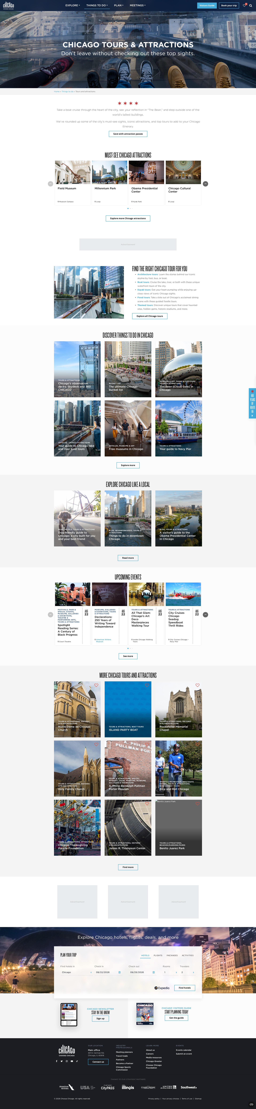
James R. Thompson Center (127, 848)
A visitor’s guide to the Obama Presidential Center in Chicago (178, 536)
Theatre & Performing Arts (67, 619)
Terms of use (187, 1099)
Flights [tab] (158, 955)
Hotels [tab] (145, 955)
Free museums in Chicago (126, 449)
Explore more (128, 465)
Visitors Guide (207, 5)
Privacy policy (153, 1099)
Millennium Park (105, 188)
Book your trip (229, 5)
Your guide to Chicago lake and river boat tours (76, 447)
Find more (128, 867)
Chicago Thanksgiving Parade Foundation (73, 846)
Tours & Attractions (68, 622)
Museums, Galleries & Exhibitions (68, 615)
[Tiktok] (77, 1061)
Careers (149, 1054)
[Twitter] (62, 1061)
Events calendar (183, 1050)
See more (128, 656)
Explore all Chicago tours (150, 316)
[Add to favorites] (96, 685)
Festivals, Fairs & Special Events (67, 611)
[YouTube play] (72, 1061)
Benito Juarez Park (172, 848)
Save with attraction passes (128, 133)
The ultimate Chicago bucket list (123, 388)
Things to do (67, 91)
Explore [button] (71, 5)
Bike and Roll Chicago (174, 789)
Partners (120, 1059)
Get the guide (176, 1017)
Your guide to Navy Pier (175, 449)
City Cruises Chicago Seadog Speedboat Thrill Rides (176, 619)
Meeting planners (124, 1052)
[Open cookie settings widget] (251, 1104)
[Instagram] (67, 1061)
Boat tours (143, 282)
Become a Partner (124, 1063)
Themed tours (145, 305)
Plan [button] (117, 5)
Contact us (98, 1061)
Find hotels (185, 987)
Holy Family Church (71, 789)
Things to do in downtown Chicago (126, 537)
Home (56, 91)
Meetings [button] (137, 5)
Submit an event (184, 1054)
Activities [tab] (187, 955)
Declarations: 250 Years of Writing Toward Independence (105, 621)
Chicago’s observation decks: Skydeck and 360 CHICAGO (74, 386)
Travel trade (122, 1056)
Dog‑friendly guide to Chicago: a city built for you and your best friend (76, 536)
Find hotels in (67, 966)
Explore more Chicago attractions (128, 218)
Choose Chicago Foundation (154, 1066)
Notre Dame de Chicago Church (74, 728)
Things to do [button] (96, 5)
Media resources (154, 1057)
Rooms (166, 966)
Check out (134, 966)
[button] (128, 208)
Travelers (184, 966)
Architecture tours (147, 274)
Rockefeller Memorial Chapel (174, 728)
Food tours (143, 297)
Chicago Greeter (154, 1061)
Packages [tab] (172, 955)
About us (150, 1050)
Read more (128, 557)
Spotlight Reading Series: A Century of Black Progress (68, 629)
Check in (99, 966)
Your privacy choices (170, 1099)
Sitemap (198, 1099)
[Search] (251, 6)
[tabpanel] (128, 978)
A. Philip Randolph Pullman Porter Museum (127, 787)
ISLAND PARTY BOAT (123, 729)
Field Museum (67, 188)
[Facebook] (56, 1061)
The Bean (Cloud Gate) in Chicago (176, 388)
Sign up (100, 1018)
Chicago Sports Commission (123, 1068)
